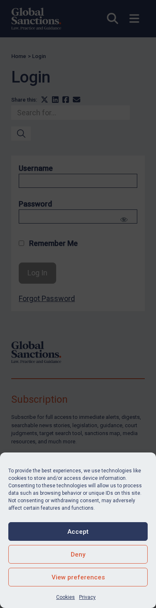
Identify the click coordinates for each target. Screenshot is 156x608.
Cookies (65, 597)
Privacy (87, 597)
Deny (78, 554)
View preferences (78, 577)
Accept (78, 531)
